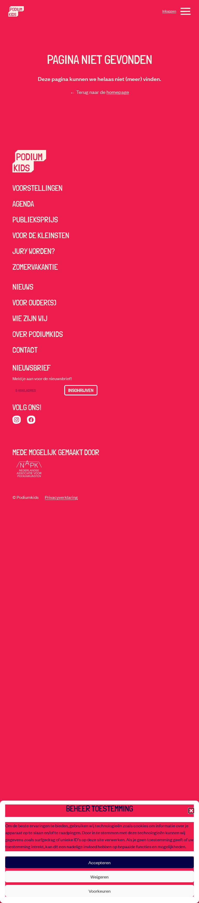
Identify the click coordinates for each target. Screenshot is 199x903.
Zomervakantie (35, 267)
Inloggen (169, 10)
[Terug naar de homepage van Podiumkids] (16, 11)
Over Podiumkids (37, 334)
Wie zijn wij (29, 318)
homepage (117, 92)
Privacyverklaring (61, 497)
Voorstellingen (37, 188)
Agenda (23, 203)
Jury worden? (33, 251)
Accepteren (99, 862)
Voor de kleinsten (40, 235)
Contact (25, 350)
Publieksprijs (35, 219)
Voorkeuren (100, 891)
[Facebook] (31, 420)
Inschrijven (81, 390)
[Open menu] (185, 11)
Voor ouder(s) (34, 302)
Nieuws (22, 286)
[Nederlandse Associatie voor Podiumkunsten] (29, 469)
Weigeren (99, 876)
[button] (191, 810)
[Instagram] (16, 420)
